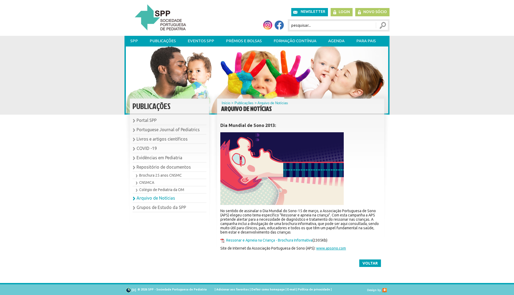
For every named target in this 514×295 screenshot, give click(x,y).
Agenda (336, 40)
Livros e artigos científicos (162, 139)
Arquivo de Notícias (156, 198)
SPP (134, 40)
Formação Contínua (295, 40)
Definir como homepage (268, 289)
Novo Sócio (375, 12)
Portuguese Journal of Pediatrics (168, 129)
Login (344, 12)
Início (226, 103)
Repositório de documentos (164, 167)
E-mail (291, 289)
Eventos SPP (201, 40)
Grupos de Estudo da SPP (161, 207)
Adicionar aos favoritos (232, 289)
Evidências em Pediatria (159, 157)
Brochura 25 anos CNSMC (160, 175)
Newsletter (313, 11)
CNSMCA (146, 182)
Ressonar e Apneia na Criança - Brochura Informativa (269, 240)
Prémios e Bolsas (244, 40)
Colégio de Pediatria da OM (161, 190)
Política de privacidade (314, 289)
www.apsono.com (331, 248)
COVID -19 (147, 148)
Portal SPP (147, 120)
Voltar (370, 263)
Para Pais (366, 40)
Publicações (163, 40)
